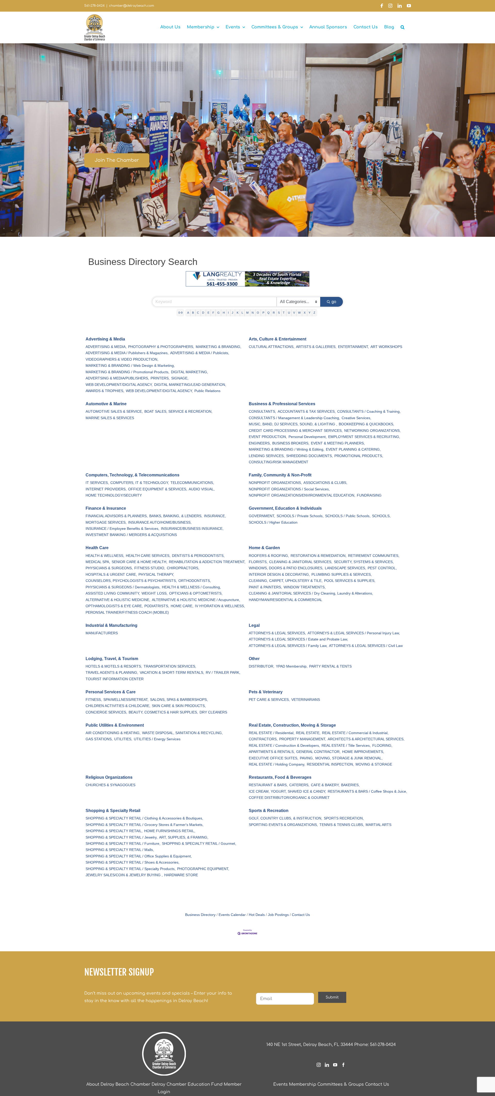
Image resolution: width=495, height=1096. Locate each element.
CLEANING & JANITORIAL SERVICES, (300, 562)
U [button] (289, 312)
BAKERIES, (350, 785)
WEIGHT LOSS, (155, 593)
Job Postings (278, 915)
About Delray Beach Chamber (118, 1084)
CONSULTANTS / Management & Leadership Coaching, (294, 418)
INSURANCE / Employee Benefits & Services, (122, 529)
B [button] (193, 312)
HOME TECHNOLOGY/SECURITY (114, 495)
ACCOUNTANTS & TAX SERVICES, (307, 411)
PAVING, (307, 758)
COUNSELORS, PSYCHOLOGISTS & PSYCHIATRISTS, (131, 581)
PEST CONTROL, (382, 568)
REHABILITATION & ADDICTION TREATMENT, (207, 562)
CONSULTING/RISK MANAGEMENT (278, 462)
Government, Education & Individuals (285, 508)
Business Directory (200, 915)
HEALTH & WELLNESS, (105, 556)
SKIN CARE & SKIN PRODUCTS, (179, 706)
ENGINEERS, (260, 443)
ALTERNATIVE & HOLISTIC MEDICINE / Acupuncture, (196, 600)
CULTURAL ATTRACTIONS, (271, 347)
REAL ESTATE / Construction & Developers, (284, 746)
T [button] (284, 312)
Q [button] (268, 312)
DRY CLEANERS (213, 712)
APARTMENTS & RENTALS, (272, 752)
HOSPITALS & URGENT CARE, (111, 575)
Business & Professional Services (282, 404)
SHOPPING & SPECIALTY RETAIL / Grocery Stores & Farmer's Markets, (144, 825)
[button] (403, 27)
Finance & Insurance (106, 508)
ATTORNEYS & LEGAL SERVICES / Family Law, (288, 646)
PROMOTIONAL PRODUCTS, (358, 456)
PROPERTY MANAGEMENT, (302, 739)
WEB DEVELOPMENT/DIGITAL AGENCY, (119, 385)
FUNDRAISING (369, 495)
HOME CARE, (182, 606)
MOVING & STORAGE (374, 764)
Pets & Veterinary (266, 692)
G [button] (218, 312)
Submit (332, 997)
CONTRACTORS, (263, 739)
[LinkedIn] (327, 1065)
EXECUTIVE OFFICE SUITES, (273, 758)
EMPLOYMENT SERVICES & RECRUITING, (364, 437)
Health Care (97, 548)
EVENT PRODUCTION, (268, 437)
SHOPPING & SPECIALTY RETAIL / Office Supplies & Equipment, (139, 856)
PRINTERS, (160, 378)
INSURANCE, (215, 516)
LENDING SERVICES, (267, 456)
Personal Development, (307, 437)
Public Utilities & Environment (115, 725)
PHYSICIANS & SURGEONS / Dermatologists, (123, 587)
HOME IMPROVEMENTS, (363, 752)
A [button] (188, 312)
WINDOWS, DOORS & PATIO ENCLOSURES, (286, 568)
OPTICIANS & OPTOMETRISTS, (195, 593)
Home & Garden (264, 548)
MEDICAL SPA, (98, 562)
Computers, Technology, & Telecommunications (132, 475)
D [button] (203, 312)
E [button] (208, 312)
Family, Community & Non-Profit (280, 475)
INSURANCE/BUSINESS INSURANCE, (192, 529)
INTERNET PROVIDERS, (106, 489)
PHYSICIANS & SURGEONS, (109, 568)
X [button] (305, 312)
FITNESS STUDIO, (149, 568)
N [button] (253, 312)
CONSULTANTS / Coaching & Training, (369, 411)
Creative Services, (356, 418)
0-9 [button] (180, 312)
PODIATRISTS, (156, 606)
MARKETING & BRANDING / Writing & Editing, (286, 449)
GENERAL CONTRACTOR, (318, 752)
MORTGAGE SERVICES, (106, 522)
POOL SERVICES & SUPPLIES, (349, 581)
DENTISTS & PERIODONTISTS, (198, 556)
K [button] (237, 312)
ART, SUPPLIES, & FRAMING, (183, 837)
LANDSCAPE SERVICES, (345, 568)
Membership (302, 1084)
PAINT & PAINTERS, (265, 587)
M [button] (247, 312)
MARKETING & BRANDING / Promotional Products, (127, 372)
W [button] (299, 312)
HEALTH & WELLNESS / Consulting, (191, 587)
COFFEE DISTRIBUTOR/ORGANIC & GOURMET (289, 798)
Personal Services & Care (111, 692)
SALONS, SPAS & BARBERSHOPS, (179, 700)
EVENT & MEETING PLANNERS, (338, 443)
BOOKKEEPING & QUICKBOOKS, (366, 424)
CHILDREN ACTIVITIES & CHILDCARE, (118, 706)
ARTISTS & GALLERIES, (316, 347)
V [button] (294, 312)
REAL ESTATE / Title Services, (346, 746)
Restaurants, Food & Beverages (280, 777)
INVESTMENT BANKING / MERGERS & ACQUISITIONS (131, 535)
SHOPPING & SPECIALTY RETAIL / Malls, (120, 850)
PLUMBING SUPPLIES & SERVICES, (341, 575)
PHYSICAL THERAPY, (156, 575)
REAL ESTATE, (308, 733)
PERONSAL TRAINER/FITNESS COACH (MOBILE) (127, 612)
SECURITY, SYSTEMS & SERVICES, (364, 562)
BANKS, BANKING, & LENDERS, (175, 516)
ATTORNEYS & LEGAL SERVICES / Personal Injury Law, (354, 633)
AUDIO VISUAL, (202, 489)
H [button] (224, 312)
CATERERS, (299, 785)
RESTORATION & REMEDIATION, (318, 556)
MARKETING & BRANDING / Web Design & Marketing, (130, 366)
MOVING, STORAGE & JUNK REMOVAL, (349, 758)
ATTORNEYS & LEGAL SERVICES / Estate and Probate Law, (298, 639)
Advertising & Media (105, 339)
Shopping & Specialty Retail (113, 810)
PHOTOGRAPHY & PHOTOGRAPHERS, (161, 347)
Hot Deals (257, 915)
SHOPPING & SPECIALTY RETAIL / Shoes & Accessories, (132, 862)
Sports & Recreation (268, 810)
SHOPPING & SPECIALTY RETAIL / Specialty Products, (131, 869)
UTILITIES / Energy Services (157, 739)
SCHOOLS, (381, 516)
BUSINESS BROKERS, (290, 443)
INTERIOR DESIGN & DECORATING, (279, 575)
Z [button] (314, 312)
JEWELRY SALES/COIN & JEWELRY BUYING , (124, 875)
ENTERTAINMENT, (353, 347)
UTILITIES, (123, 739)
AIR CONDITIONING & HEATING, (113, 733)
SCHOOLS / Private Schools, (300, 516)
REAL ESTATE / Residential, (271, 733)
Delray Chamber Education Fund (187, 1084)
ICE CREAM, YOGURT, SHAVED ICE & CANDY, (287, 791)
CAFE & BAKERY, (325, 785)
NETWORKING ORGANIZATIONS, (372, 431)
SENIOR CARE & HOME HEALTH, (139, 562)
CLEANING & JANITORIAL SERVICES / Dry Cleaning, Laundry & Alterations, (311, 593)
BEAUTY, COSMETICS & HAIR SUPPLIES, (163, 712)
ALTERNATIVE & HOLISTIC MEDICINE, (118, 600)
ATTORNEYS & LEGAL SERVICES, (277, 633)
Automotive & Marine (106, 404)
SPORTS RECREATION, (344, 818)
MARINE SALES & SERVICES (110, 418)
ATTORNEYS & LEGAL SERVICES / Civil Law (366, 646)
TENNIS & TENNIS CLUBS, (341, 825)
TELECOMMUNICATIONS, (192, 483)
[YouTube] (335, 1065)
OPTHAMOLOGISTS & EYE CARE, (114, 606)
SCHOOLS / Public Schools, (347, 516)
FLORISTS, (258, 562)
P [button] (263, 312)
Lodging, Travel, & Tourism (112, 658)
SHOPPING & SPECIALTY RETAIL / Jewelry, (122, 837)
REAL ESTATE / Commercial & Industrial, (355, 733)
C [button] (198, 312)
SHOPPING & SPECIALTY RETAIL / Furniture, (123, 844)
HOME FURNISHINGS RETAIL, (169, 831)
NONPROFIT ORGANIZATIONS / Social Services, (289, 489)
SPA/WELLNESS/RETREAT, (125, 700)
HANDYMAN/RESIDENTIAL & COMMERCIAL (285, 600)
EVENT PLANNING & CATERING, (353, 449)
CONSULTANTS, (262, 411)
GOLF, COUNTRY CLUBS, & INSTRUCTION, (285, 818)
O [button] (258, 312)
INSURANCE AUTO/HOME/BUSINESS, (160, 522)
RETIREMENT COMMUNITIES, (373, 556)
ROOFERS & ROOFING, (269, 556)
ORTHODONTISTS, (194, 581)
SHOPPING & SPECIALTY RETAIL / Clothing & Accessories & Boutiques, (144, 818)
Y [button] (309, 312)
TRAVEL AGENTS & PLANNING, (112, 673)
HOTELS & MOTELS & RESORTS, (114, 666)
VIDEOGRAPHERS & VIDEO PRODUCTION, (122, 359)
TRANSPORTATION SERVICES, (170, 666)
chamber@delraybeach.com (131, 5)
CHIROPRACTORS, (183, 568)
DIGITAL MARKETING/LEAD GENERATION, (190, 385)
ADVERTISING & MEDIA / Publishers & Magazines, (127, 353)
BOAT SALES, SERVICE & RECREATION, (178, 411)
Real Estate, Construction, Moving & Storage (292, 725)
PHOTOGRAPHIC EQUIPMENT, (203, 869)
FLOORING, (382, 746)
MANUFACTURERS (102, 633)
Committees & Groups (340, 1084)
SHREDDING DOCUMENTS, (309, 456)
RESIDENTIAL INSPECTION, (330, 764)
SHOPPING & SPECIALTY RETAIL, (114, 831)
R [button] (274, 312)
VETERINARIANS (305, 700)
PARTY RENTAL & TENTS (330, 666)
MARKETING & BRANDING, (218, 347)
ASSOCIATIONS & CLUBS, (325, 483)
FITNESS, (94, 700)
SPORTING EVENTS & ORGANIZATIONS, (283, 825)
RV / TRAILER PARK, (223, 673)
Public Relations (207, 391)
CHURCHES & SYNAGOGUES (110, 785)
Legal (254, 625)
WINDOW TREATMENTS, (305, 587)
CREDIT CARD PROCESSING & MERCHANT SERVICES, (296, 431)
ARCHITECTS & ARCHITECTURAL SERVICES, (366, 739)
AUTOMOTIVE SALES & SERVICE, (114, 411)
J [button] (232, 312)
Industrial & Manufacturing (111, 625)
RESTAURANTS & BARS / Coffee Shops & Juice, (367, 791)
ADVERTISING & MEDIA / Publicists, (199, 353)
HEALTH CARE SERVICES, (148, 556)
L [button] (242, 312)
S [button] (279, 312)
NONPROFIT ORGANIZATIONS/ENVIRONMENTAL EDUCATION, (302, 495)
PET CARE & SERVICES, (269, 700)
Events (280, 1084)
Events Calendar (232, 915)
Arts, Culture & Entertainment (277, 339)
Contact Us (301, 915)
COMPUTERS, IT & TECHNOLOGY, (139, 483)
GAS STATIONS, (99, 739)
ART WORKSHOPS (386, 347)
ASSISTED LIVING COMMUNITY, (113, 593)
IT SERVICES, (97, 483)
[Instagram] (319, 1065)
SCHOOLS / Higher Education (273, 522)
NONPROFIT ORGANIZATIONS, (275, 483)
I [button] (228, 312)
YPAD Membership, (292, 666)
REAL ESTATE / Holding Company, (277, 764)
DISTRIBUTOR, (261, 666)
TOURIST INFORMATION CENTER (115, 679)
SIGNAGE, (179, 378)
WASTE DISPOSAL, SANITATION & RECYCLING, (182, 733)
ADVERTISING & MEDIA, (106, 347)
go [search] (334, 301)
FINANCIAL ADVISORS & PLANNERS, (117, 516)
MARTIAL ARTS (378, 825)
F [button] (213, 312)
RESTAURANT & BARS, (268, 785)
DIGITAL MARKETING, (189, 372)
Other (254, 658)
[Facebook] (343, 1065)
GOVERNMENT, (262, 516)
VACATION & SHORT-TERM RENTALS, (172, 673)
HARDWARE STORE (181, 875)
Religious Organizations (109, 777)
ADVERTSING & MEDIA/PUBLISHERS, (117, 378)
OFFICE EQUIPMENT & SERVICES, (157, 489)
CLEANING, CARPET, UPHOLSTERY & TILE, (286, 581)
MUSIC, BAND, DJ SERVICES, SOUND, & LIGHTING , (293, 424)
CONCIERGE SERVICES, (106, 712)
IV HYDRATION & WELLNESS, (220, 606)
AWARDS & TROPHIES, (105, 391)
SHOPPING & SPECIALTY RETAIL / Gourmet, (199, 844)
